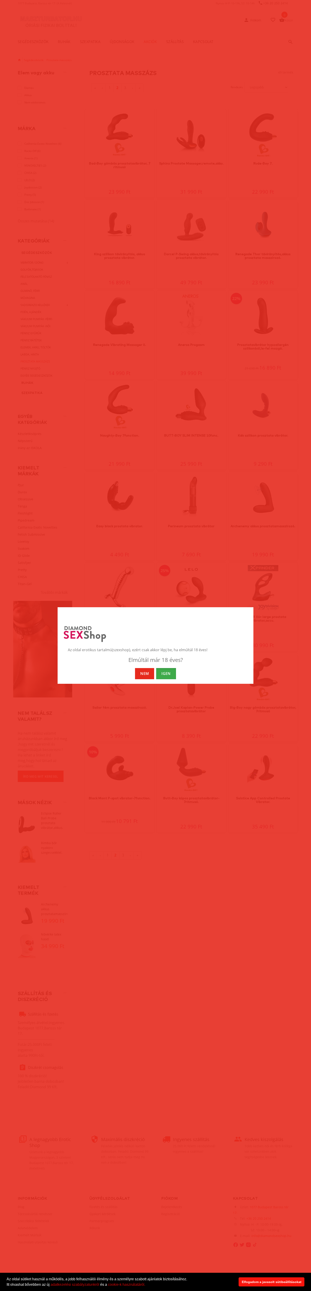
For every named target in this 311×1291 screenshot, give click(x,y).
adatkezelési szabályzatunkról (75, 1284)
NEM (144, 673)
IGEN (166, 673)
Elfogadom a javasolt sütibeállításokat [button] (271, 1282)
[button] (147, 1285)
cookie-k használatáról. (126, 1284)
